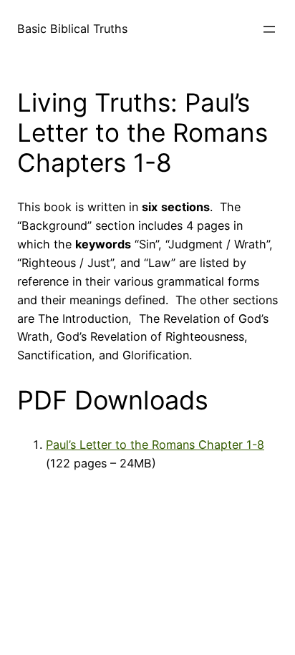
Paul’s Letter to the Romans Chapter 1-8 (155, 444)
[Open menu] (269, 29)
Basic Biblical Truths (72, 28)
